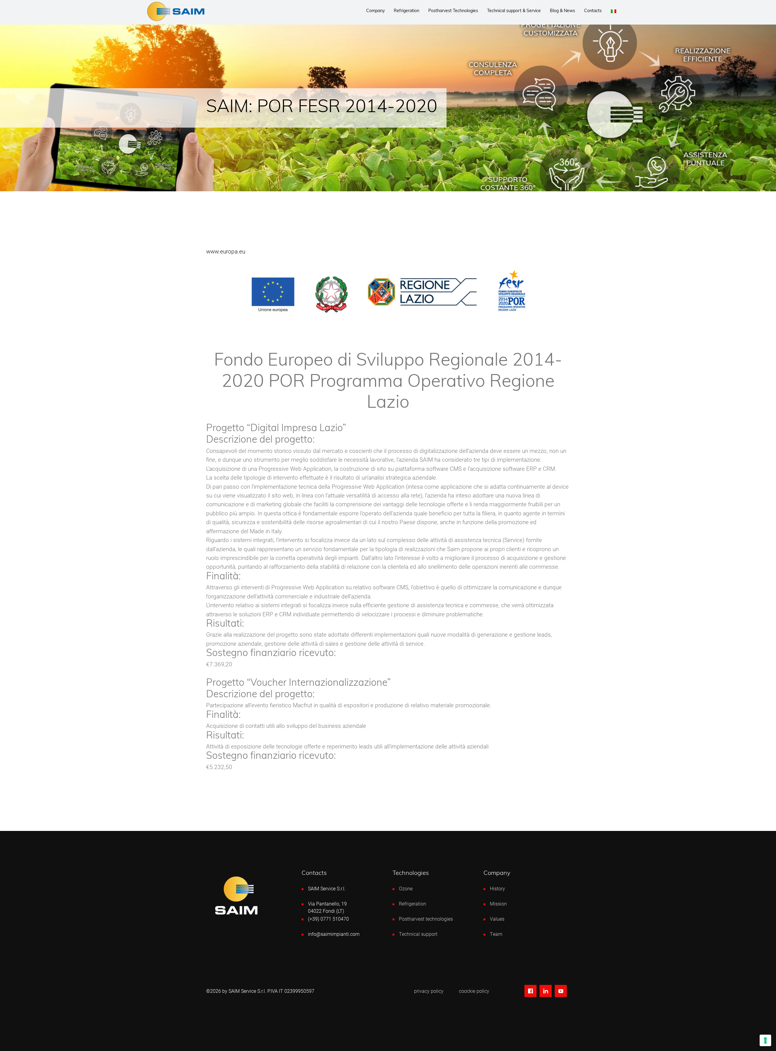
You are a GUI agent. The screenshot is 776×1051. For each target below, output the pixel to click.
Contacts (593, 11)
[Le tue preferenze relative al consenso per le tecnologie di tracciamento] (765, 1040)
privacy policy (428, 991)
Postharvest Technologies (453, 11)
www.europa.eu (225, 251)
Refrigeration (406, 11)
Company (375, 11)
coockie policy (474, 991)
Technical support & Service (514, 11)
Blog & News (562, 11)
